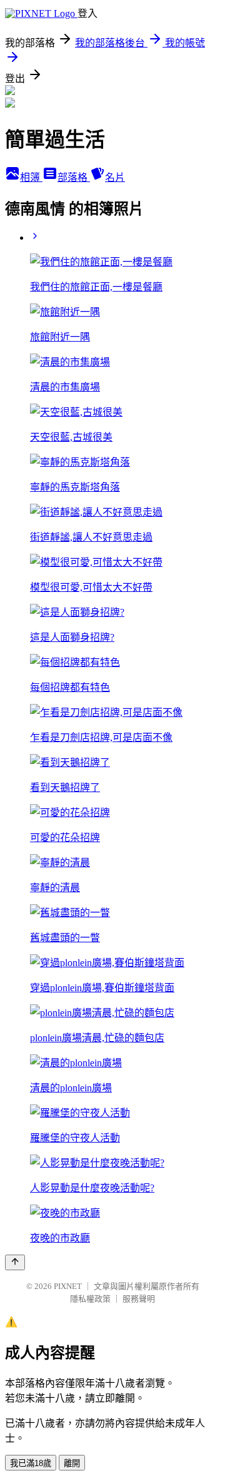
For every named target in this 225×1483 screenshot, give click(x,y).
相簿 (31, 177)
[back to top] (15, 1262)
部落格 (74, 177)
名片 (115, 177)
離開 (72, 1463)
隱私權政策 (90, 1298)
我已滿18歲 (30, 1463)
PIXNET (68, 1286)
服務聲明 (138, 1298)
